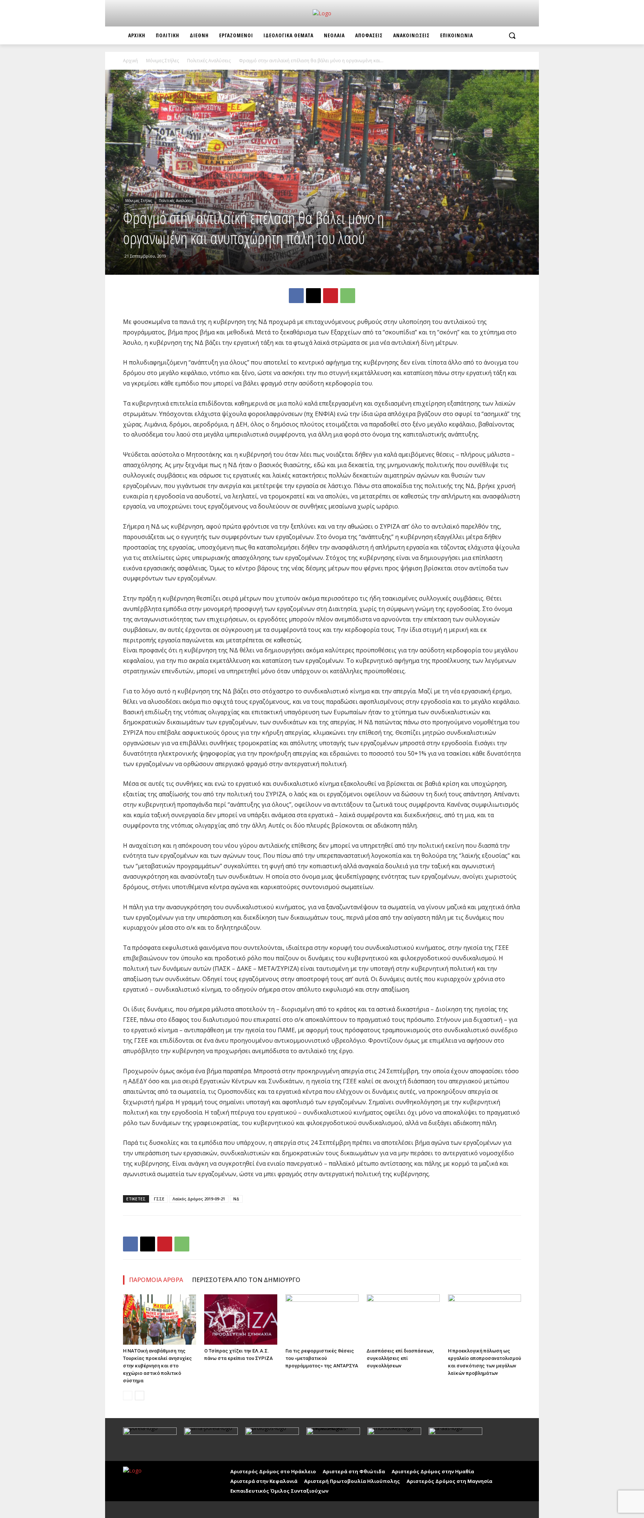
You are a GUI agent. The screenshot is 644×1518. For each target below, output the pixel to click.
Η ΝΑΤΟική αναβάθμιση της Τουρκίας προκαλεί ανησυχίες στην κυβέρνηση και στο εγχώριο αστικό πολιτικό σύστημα (157, 1365)
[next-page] (139, 1395)
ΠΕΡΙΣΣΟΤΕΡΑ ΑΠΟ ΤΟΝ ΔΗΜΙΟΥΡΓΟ (246, 1280)
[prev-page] (127, 1395)
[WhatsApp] (347, 295)
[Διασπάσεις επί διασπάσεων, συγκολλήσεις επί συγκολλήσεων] (403, 1319)
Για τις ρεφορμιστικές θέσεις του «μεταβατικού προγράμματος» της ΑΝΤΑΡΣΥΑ (321, 1358)
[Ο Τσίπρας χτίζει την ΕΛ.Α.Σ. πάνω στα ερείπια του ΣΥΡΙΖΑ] (240, 1319)
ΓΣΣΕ (159, 1199)
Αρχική (130, 60)
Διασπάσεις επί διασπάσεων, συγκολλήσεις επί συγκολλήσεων (400, 1358)
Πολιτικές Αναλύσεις (209, 60)
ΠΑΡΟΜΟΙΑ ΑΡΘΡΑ (156, 1280)
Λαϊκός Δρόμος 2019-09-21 (199, 1199)
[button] (512, 35)
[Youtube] (146, 1509)
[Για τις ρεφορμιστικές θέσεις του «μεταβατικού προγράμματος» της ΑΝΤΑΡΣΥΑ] (322, 1319)
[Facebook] (296, 295)
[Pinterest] (330, 295)
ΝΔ (236, 1199)
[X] (313, 295)
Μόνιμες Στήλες (162, 60)
